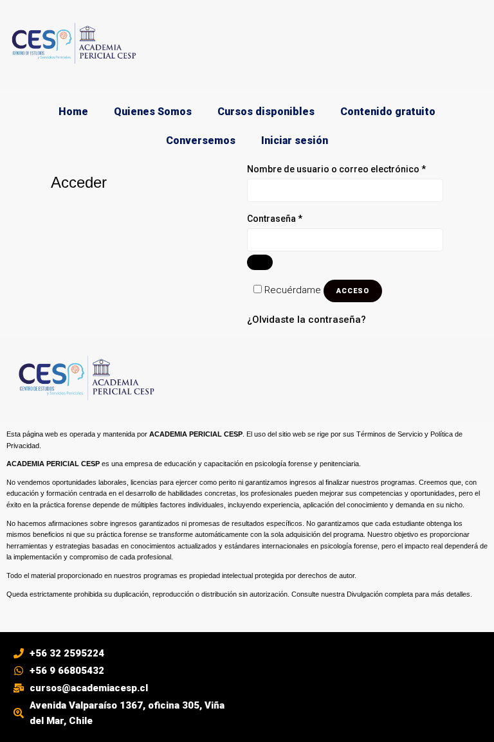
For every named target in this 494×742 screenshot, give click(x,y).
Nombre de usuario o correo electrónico (345, 168)
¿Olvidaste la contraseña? (306, 319)
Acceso (352, 291)
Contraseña (298, 218)
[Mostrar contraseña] (260, 262)
